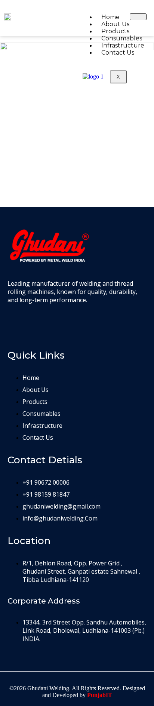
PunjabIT (99, 695)
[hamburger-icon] (138, 16)
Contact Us (117, 52)
